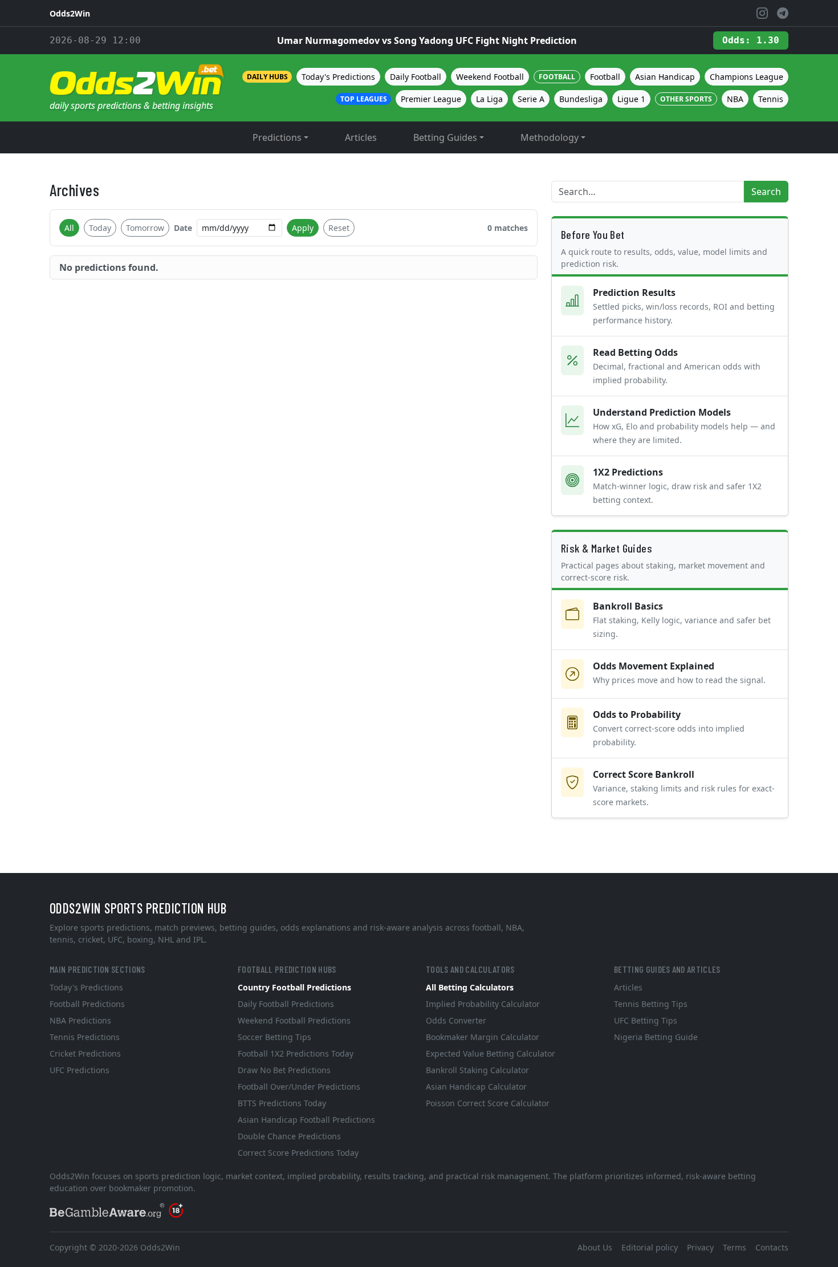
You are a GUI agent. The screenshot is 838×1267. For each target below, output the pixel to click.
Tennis (770, 99)
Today (100, 227)
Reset (338, 227)
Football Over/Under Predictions (299, 1086)
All (69, 227)
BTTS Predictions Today (282, 1103)
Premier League (431, 99)
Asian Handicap (665, 76)
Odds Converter (456, 1020)
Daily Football (415, 76)
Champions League (746, 76)
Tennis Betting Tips (651, 1003)
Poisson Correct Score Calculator (488, 1103)
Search (766, 191)
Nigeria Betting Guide (656, 1037)
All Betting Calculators (470, 987)
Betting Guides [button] (445, 137)
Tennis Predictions (85, 1037)
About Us (594, 1247)
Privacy (700, 1247)
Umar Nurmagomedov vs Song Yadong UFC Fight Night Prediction (427, 40)
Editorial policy (649, 1247)
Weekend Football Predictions (294, 1020)
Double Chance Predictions (289, 1136)
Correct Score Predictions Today (298, 1152)
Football (605, 76)
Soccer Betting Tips (274, 1037)
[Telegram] (782, 13)
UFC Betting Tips (645, 1020)
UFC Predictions (79, 1070)
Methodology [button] (549, 137)
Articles (361, 137)
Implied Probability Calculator (483, 1003)
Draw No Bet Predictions (284, 1070)
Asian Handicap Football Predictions (306, 1119)
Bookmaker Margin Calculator (482, 1037)
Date (183, 227)
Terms (734, 1247)
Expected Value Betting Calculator (490, 1053)
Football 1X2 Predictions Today (295, 1053)
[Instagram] (762, 13)
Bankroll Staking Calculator (477, 1070)
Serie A (531, 99)
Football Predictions (87, 1003)
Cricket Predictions (85, 1053)
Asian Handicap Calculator (476, 1086)
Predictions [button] (277, 137)
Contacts (771, 1247)
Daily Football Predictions (286, 1003)
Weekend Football (490, 76)
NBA (735, 99)
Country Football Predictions (294, 987)
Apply (303, 227)
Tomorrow (145, 227)
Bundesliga (581, 99)
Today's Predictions (338, 76)
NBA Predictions (80, 1020)
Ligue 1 (631, 99)
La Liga (489, 99)
